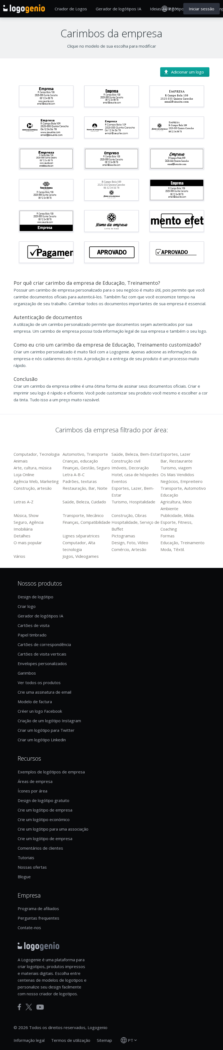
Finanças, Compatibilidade (86, 522)
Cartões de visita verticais (42, 654)
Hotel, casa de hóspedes (135, 474)
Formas (167, 535)
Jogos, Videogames (81, 556)
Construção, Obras (129, 515)
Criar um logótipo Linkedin (42, 739)
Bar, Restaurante (176, 461)
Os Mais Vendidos (177, 474)
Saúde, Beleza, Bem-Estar (136, 454)
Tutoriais (26, 857)
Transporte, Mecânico (83, 515)
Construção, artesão (33, 488)
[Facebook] (19, 1007)
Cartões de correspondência (44, 644)
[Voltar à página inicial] (24, 8)
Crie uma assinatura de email (44, 692)
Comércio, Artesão (129, 549)
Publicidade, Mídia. (177, 515)
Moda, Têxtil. (172, 549)
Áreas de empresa (35, 781)
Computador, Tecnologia (37, 454)
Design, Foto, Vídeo (130, 542)
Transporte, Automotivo (183, 488)
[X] (29, 1007)
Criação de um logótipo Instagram (49, 720)
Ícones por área (32, 791)
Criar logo (27, 606)
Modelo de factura (35, 701)
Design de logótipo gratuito (43, 800)
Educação (169, 495)
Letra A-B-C (74, 474)
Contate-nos (29, 927)
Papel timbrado (32, 635)
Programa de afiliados (38, 908)
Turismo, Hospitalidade (133, 501)
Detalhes (22, 535)
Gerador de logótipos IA (118, 8)
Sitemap (104, 1040)
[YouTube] (40, 1007)
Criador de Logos (71, 8)
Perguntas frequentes (38, 918)
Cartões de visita (33, 625)
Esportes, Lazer (175, 454)
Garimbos (27, 673)
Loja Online (24, 474)
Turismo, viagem (176, 467)
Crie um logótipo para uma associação (53, 829)
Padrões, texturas (80, 481)
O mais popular (28, 542)
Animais (21, 461)
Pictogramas (123, 535)
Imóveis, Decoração (130, 467)
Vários (19, 556)
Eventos (119, 481)
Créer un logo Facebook (40, 711)
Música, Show (26, 515)
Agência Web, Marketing (36, 481)
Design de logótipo (35, 596)
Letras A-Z (23, 501)
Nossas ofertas (32, 867)
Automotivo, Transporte (85, 454)
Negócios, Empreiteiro (181, 481)
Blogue (24, 876)
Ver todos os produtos (39, 682)
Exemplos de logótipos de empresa (51, 772)
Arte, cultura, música (32, 467)
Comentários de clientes (40, 848)
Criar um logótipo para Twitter (46, 730)
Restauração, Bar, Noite (85, 488)
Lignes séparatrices (81, 535)
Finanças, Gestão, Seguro (86, 467)
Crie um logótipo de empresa (45, 810)
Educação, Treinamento (182, 542)
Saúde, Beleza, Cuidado (84, 501)
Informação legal (29, 1040)
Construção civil (126, 461)
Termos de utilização (70, 1040)
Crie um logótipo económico (44, 819)
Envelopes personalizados (42, 663)
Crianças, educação (80, 461)
